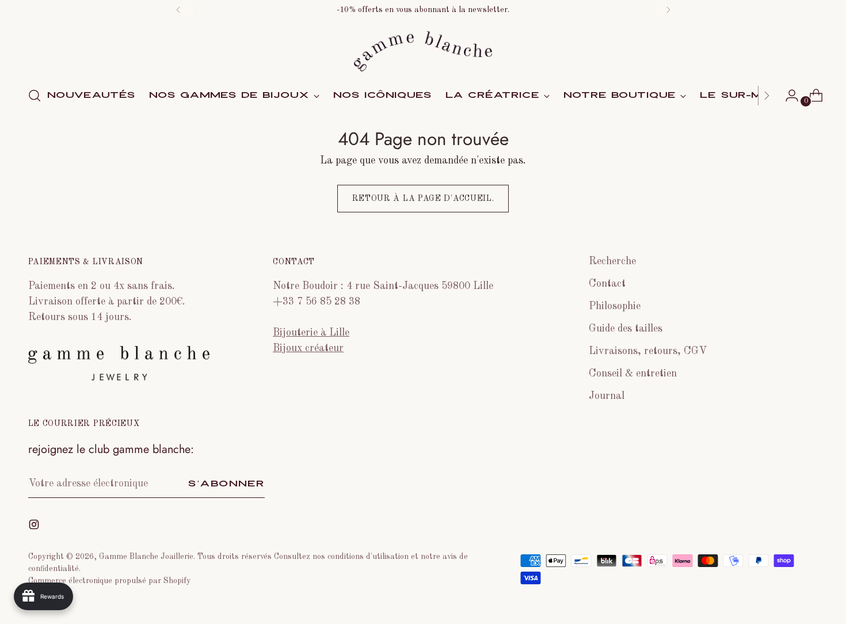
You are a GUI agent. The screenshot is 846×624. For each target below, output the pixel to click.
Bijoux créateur (308, 348)
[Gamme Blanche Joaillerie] (423, 51)
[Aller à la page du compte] (787, 95)
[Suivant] (668, 10)
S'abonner (226, 484)
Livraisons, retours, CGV (648, 351)
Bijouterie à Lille (311, 333)
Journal (606, 396)
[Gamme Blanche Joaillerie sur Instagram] (35, 527)
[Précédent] (178, 10)
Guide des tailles (625, 329)
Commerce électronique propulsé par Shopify (109, 581)
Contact (607, 284)
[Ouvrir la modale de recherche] (34, 95)
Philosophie (615, 306)
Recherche (612, 261)
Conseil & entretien (633, 373)
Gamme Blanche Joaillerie (146, 557)
